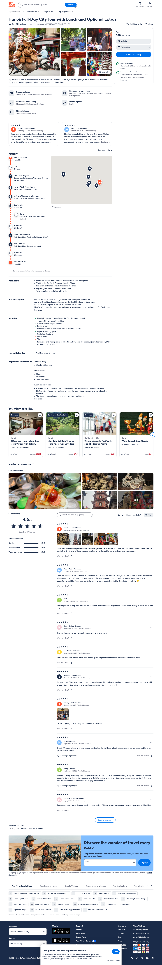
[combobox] (41, 4)
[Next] (152, 434)
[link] (26, 434)
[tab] (22, 886)
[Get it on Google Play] (61, 931)
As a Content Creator (141, 933)
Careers (121, 933)
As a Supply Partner (140, 930)
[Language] (140, 3)
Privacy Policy (81, 937)
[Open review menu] (151, 529)
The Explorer (122, 949)
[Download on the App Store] (61, 940)
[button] (17, 24)
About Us (121, 930)
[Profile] (150, 3)
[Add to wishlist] (40, 415)
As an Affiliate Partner (141, 937)
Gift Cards (122, 945)
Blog (119, 937)
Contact (79, 930)
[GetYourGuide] (12, 5)
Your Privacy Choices (84, 941)
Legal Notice (80, 933)
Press (120, 941)
